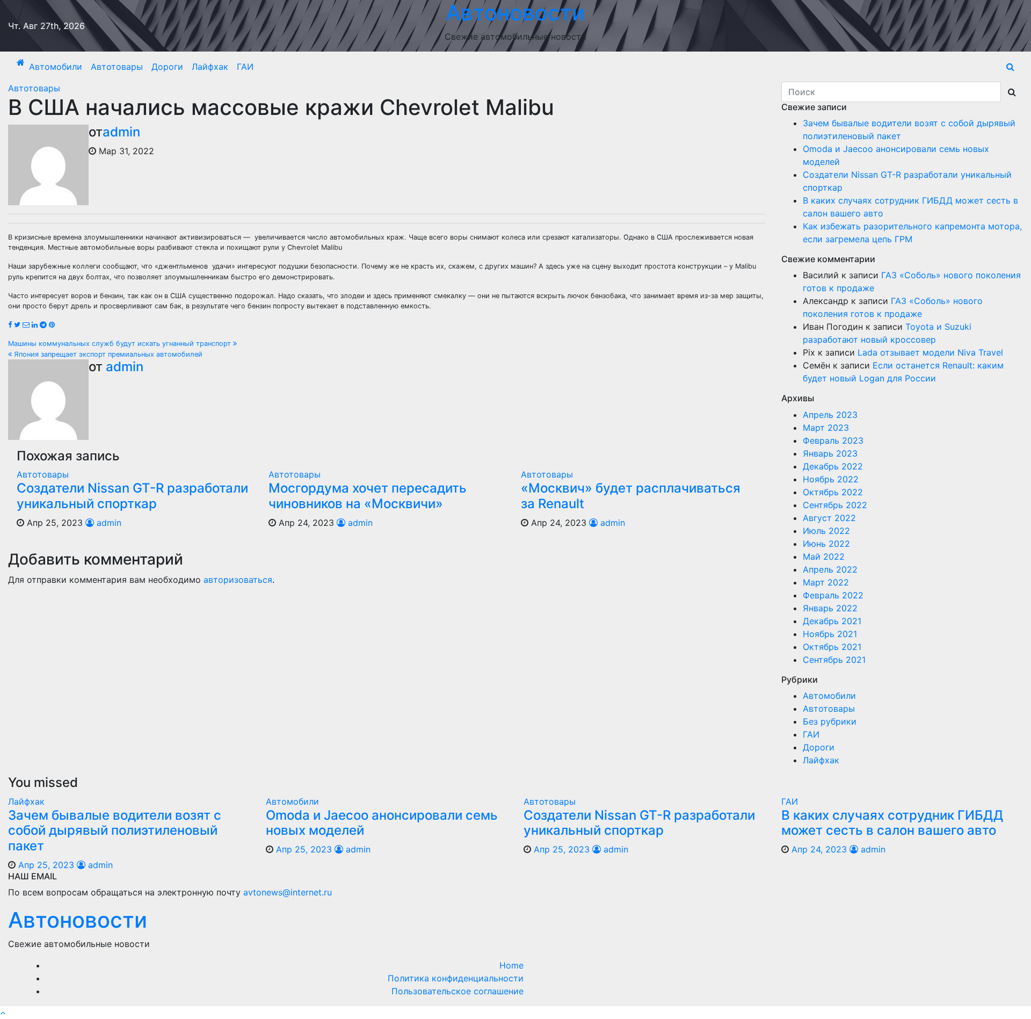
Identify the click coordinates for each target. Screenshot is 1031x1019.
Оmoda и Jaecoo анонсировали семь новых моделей (382, 823)
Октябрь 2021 (832, 646)
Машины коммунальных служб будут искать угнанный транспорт (120, 343)
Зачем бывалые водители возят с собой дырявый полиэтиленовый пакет (114, 830)
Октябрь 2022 (833, 492)
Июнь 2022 (826, 543)
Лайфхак (210, 66)
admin (121, 132)
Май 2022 (824, 556)
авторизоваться (238, 579)
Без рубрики (829, 721)
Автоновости (77, 920)
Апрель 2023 (830, 414)
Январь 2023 (830, 453)
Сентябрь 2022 (835, 505)
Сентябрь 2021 (834, 659)
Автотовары (117, 66)
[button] (1010, 66)
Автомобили (55, 66)
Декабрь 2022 (833, 466)
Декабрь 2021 (832, 621)
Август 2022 (829, 517)
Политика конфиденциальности (456, 978)
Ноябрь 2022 (831, 479)
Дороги (167, 66)
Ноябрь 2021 (830, 633)
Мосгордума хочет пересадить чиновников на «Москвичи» (367, 495)
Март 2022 (826, 582)
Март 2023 (826, 427)
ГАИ (245, 66)
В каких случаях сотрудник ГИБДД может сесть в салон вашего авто (892, 823)
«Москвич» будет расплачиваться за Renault (630, 495)
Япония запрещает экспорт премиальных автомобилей (107, 354)
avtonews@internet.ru (287, 892)
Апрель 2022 (830, 569)
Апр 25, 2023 (46, 864)
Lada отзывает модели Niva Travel (930, 352)
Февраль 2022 (833, 595)
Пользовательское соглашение (457, 991)
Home (511, 965)
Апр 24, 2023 (819, 849)
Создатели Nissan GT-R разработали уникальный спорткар (132, 495)
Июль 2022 (826, 530)
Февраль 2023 (833, 440)
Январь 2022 (830, 608)
